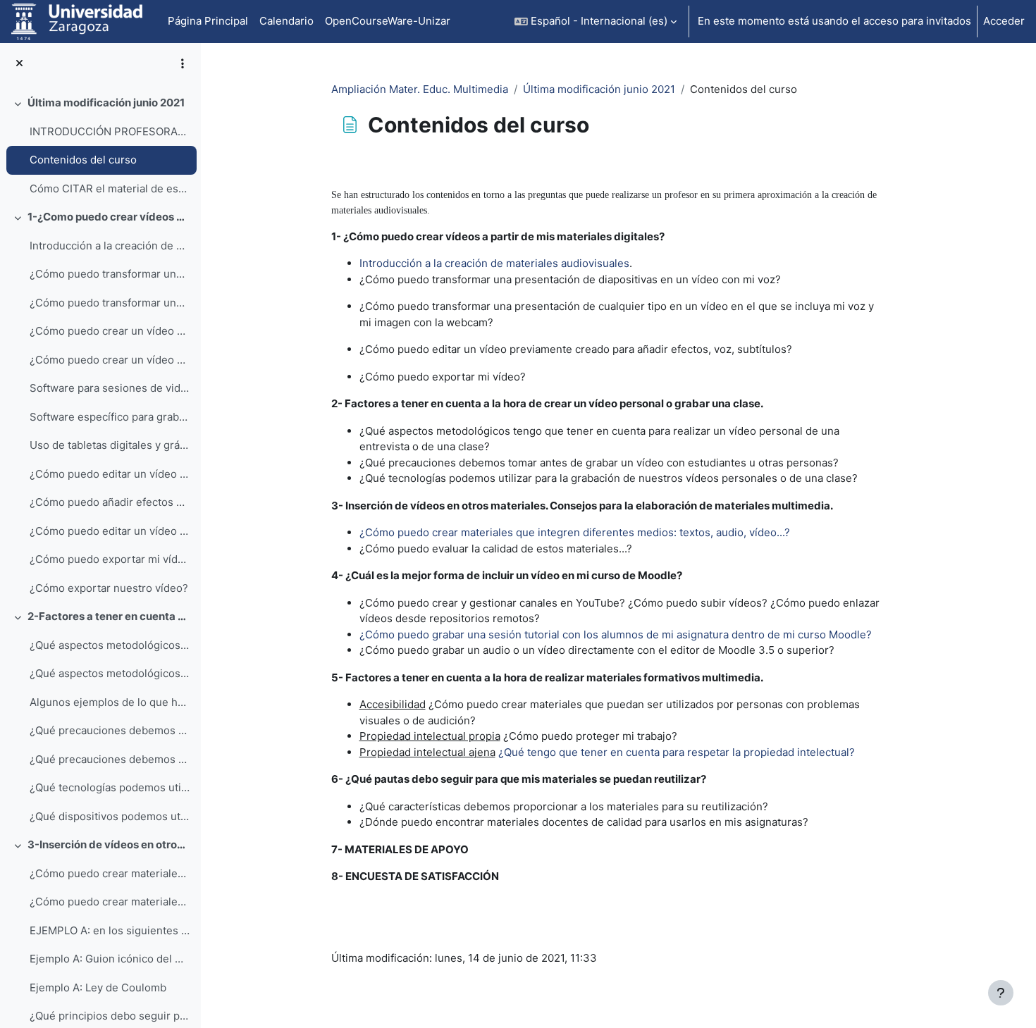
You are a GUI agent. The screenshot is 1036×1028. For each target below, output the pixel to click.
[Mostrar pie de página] (1000, 992)
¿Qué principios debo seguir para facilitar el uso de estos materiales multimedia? (110, 1015)
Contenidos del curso (83, 159)
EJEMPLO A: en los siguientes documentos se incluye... (110, 930)
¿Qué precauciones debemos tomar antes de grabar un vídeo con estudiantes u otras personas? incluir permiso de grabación (110, 759)
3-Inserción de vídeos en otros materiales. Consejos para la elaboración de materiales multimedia (108, 844)
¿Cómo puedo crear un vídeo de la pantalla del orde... (110, 330)
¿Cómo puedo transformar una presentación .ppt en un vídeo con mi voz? (110, 302)
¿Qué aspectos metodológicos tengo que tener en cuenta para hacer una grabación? (110, 673)
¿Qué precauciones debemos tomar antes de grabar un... (110, 730)
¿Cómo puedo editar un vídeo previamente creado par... (110, 474)
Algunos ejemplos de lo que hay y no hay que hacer (110, 702)
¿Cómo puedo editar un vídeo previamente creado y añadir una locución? (110, 531)
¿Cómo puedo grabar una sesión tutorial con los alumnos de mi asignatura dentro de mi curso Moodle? (615, 634)
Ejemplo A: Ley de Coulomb (98, 987)
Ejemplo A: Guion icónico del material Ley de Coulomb (110, 958)
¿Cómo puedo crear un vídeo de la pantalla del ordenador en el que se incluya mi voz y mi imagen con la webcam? (110, 359)
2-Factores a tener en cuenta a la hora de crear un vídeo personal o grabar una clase (108, 616)
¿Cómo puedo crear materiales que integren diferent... (110, 873)
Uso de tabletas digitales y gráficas (110, 445)
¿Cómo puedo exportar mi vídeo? (110, 559)
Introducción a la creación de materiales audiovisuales (110, 245)
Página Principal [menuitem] (208, 20)
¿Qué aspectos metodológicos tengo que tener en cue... (110, 645)
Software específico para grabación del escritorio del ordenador (110, 416)
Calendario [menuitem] (286, 20)
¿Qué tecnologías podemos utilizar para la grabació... (110, 787)
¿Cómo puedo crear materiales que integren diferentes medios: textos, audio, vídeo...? (110, 901)
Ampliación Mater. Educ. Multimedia (419, 89)
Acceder (1004, 20)
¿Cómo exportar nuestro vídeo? (109, 588)
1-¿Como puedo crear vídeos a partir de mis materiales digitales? (108, 216)
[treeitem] (100, 146)
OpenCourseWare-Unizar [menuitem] (387, 20)
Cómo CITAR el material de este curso (110, 188)
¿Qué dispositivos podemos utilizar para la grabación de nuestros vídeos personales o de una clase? (110, 816)
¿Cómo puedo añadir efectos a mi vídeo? (110, 502)
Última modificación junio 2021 (106, 102)
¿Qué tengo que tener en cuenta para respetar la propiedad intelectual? (676, 752)
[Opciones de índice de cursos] (182, 63)
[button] (595, 21)
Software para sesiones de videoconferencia (110, 388)
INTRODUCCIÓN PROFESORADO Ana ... (110, 131)
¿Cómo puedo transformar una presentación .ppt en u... (110, 273)
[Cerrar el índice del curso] (19, 64)
